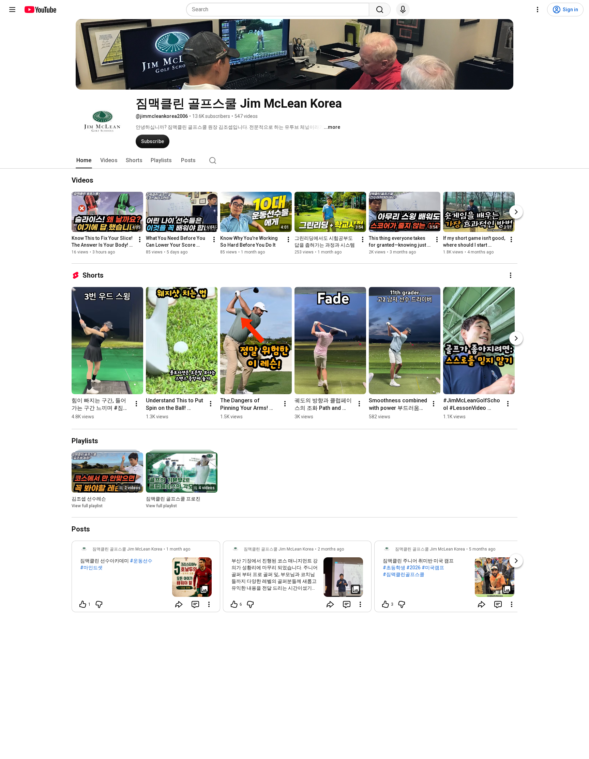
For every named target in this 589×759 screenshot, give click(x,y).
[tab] (84, 160)
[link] (146, 578)
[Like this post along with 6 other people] (234, 604)
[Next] (516, 212)
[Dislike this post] (98, 604)
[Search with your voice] (403, 9)
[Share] (179, 604)
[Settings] (537, 9)
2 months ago (331, 549)
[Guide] (12, 9)
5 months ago (482, 549)
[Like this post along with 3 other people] (385, 604)
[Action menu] (209, 604)
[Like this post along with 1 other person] (82, 604)
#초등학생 (394, 567)
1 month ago (178, 549)
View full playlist (87, 506)
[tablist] (294, 160)
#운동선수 (141, 560)
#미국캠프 (433, 567)
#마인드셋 (91, 567)
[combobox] (279, 9)
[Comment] (195, 604)
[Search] (380, 9)
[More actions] (140, 239)
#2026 (413, 567)
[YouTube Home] (40, 9)
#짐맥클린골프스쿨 (403, 574)
